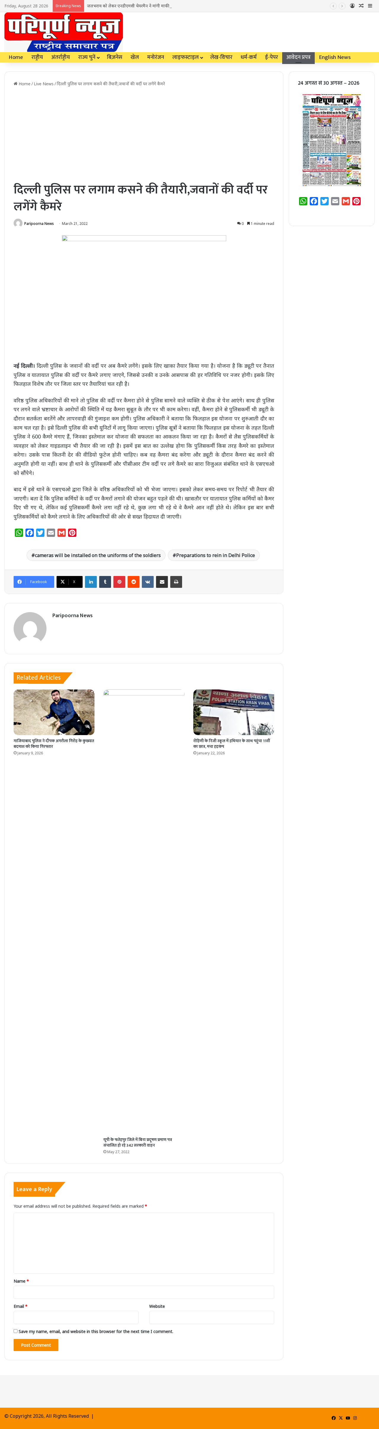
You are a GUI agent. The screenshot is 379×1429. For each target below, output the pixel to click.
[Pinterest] (119, 582)
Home (16, 57)
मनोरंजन (155, 57)
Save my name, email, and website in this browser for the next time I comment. (96, 1331)
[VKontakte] (148, 582)
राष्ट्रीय (37, 57)
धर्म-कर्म (249, 57)
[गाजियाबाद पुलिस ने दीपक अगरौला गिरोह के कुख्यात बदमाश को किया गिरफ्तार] (54, 712)
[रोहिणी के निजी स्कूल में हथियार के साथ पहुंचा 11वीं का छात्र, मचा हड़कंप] (233, 712)
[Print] (176, 582)
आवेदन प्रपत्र (298, 57)
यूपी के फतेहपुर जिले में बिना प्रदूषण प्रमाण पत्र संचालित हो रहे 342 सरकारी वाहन (137, 1142)
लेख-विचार (221, 57)
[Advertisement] (144, 134)
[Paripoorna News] (63, 32)
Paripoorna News (39, 223)
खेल (135, 57)
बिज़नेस (114, 57)
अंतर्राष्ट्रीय (60, 57)
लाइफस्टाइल (185, 57)
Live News (44, 84)
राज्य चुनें (86, 57)
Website (157, 1306)
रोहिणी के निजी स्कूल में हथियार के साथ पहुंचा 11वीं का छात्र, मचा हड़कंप (231, 743)
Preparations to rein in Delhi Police (215, 555)
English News (335, 57)
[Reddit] (133, 582)
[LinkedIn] (91, 582)
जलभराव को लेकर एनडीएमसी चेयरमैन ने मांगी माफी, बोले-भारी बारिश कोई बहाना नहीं (155, 6)
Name (21, 1281)
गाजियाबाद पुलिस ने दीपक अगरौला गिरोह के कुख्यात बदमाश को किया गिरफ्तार (54, 743)
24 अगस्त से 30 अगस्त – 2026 (328, 83)
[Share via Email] (162, 582)
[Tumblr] (105, 582)
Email (21, 1306)
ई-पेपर (271, 57)
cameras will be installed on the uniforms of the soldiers (98, 555)
